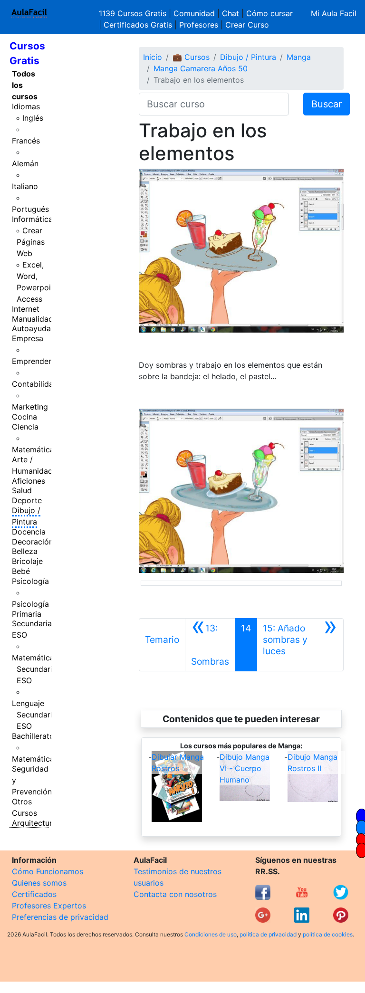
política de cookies (328, 934)
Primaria (26, 614)
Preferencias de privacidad (60, 917)
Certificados (34, 894)
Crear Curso (247, 24)
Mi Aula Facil (333, 13)
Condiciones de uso (210, 934)
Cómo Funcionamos (47, 871)
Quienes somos (39, 883)
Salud (22, 490)
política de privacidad (268, 934)
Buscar (326, 104)
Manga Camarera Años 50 (201, 68)
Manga (299, 57)
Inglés (32, 118)
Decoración (32, 541)
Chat (230, 13)
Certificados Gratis (138, 24)
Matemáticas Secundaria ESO (35, 669)
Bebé (21, 571)
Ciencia (25, 426)
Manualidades (36, 319)
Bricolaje (27, 561)
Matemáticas (35, 449)
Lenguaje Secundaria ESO (34, 714)
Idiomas (26, 106)
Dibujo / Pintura (26, 516)
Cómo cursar (269, 13)
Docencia (29, 531)
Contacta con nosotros (175, 894)
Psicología (30, 581)
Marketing (30, 406)
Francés (26, 140)
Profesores (198, 24)
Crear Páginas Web (31, 242)
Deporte (27, 500)
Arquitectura (34, 823)
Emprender (31, 361)
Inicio (152, 57)
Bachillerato (33, 736)
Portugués (30, 209)
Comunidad (194, 13)
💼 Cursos (191, 57)
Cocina (24, 416)
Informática (32, 219)
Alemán (25, 163)
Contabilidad (35, 384)
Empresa (27, 338)
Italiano (25, 186)
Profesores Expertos (49, 905)
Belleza (25, 551)
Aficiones (28, 481)
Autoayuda (31, 328)
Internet (25, 309)
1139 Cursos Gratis (134, 13)
